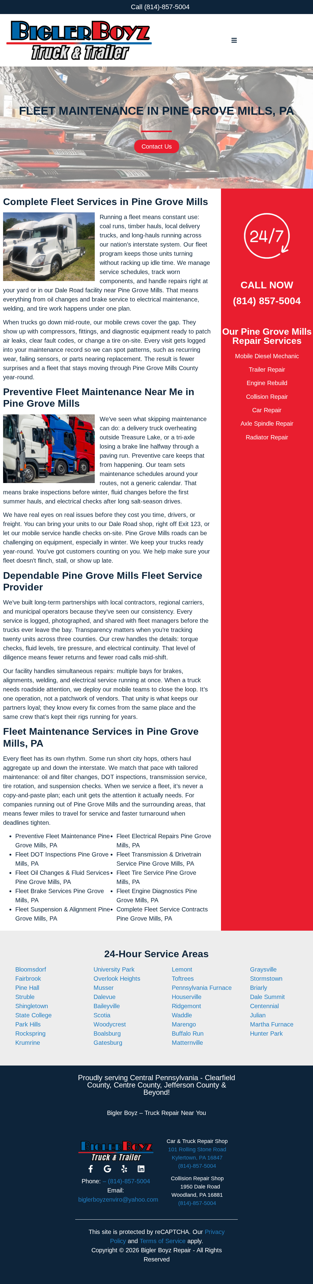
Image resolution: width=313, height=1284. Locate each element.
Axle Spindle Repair (267, 423)
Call (136, 7)
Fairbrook (28, 978)
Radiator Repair (267, 437)
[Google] (107, 1169)
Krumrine (27, 1042)
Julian (258, 1015)
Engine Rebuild (267, 383)
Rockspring (30, 1033)
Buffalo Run (188, 1033)
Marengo (184, 1024)
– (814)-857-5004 (126, 1181)
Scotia (102, 1015)
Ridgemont (186, 1006)
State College (33, 1015)
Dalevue (105, 997)
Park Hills (28, 1024)
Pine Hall (27, 987)
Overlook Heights (117, 978)
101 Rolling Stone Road (197, 1149)
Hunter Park (266, 1033)
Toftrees (183, 978)
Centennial (264, 1006)
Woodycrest (110, 1024)
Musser (104, 987)
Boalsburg (107, 1033)
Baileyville (107, 1006)
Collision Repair (267, 396)
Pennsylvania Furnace (202, 987)
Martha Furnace (271, 1024)
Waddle (182, 1015)
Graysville (263, 969)
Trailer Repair (267, 369)
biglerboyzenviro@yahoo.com (118, 1199)
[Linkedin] (141, 1169)
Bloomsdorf (30, 969)
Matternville (187, 1042)
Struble (25, 997)
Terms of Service (163, 1241)
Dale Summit (267, 997)
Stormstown (266, 978)
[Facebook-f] (90, 1169)
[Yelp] (124, 1169)
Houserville (186, 997)
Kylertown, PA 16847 (197, 1158)
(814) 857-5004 (267, 300)
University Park (114, 969)
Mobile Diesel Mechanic (267, 356)
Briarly (258, 987)
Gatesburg (108, 1042)
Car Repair (267, 410)
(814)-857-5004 (167, 7)
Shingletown (31, 1006)
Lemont (182, 969)
